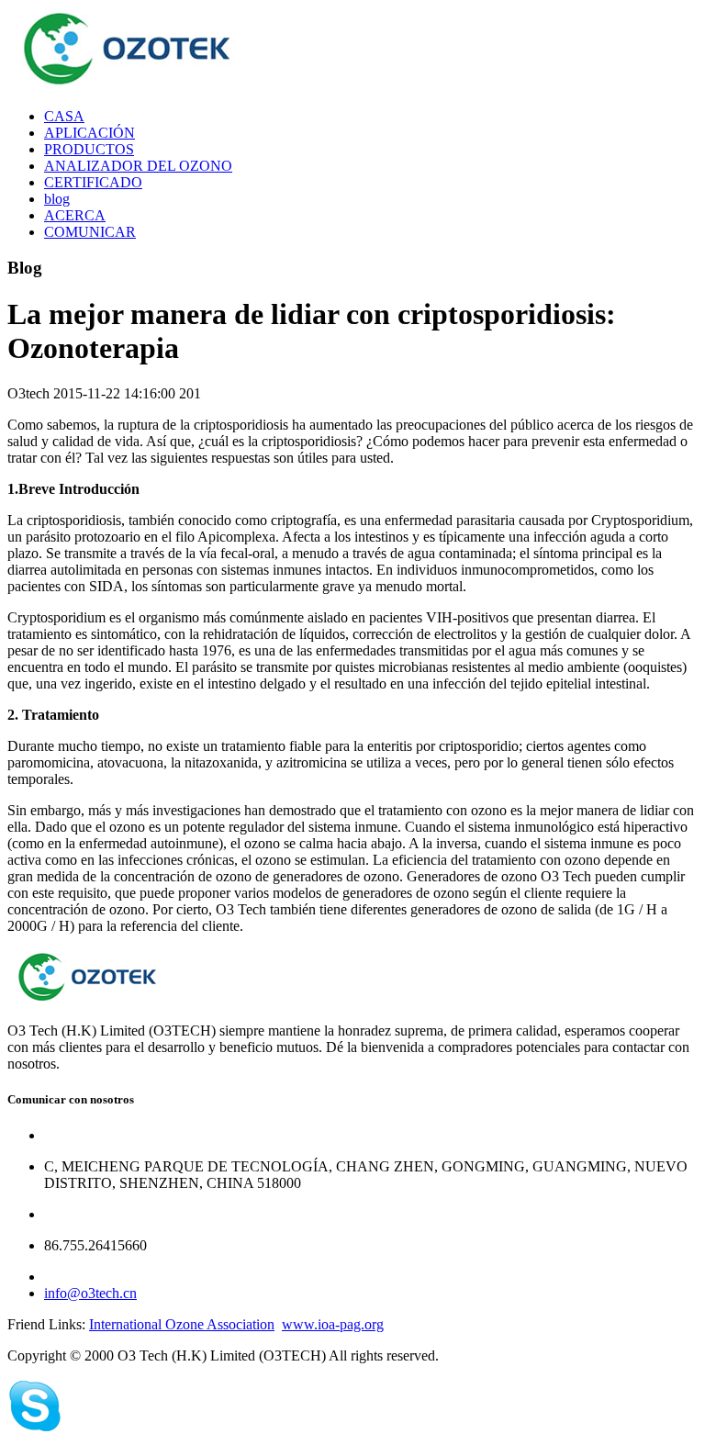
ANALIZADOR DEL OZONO (138, 166)
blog (57, 199)
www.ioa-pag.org (333, 1324)
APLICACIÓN (89, 132)
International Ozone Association (181, 1324)
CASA (64, 116)
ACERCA (75, 215)
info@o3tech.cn (90, 1293)
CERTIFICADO (93, 182)
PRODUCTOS (89, 149)
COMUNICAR (90, 232)
